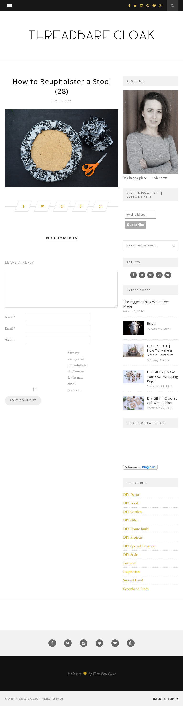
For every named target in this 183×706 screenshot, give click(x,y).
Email (10, 328)
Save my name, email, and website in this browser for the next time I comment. (77, 371)
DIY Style (130, 554)
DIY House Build (136, 528)
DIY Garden (132, 511)
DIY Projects (132, 537)
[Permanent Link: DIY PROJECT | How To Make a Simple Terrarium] (133, 356)
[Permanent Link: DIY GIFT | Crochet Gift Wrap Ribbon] (133, 408)
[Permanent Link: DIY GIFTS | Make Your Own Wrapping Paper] (133, 382)
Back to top (164, 699)
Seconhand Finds (136, 588)
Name (10, 317)
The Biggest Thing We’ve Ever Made (146, 304)
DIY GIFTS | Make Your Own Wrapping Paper (162, 376)
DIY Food (130, 503)
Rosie (151, 323)
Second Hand (133, 580)
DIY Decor (131, 494)
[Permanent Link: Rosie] (133, 333)
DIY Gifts (130, 520)
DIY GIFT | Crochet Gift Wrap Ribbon (162, 400)
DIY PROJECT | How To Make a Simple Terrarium (160, 350)
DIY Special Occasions (140, 546)
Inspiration (131, 571)
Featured (130, 563)
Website (10, 340)
